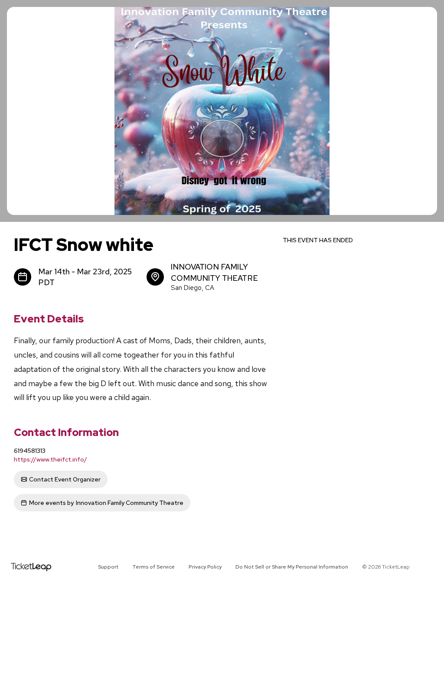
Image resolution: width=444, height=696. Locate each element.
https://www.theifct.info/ (50, 459)
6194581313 (30, 451)
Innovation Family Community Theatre (106, 503)
